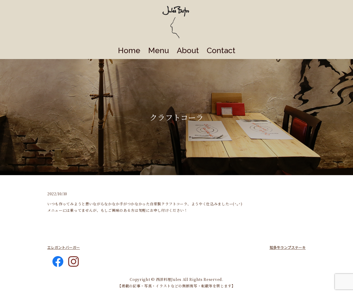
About (188, 50)
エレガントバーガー (63, 247)
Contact (221, 50)
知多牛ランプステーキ (288, 247)
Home (129, 50)
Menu (158, 50)
